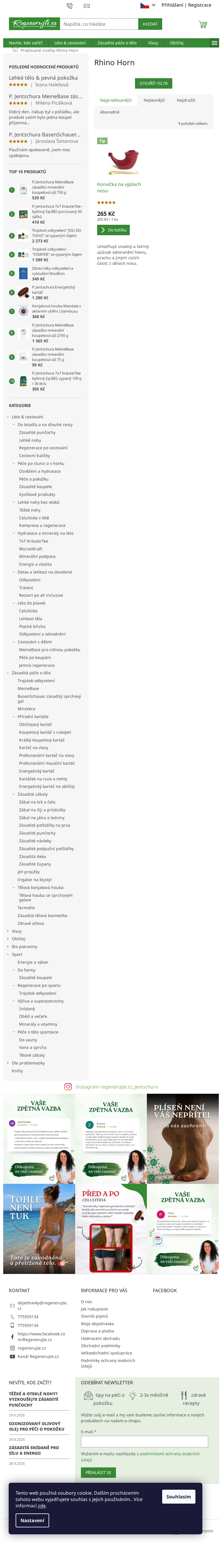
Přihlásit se (98, 1472)
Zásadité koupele (35, 486)
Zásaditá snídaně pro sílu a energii (34, 1450)
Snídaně (27, 1008)
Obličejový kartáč (35, 724)
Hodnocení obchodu (100, 1338)
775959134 (28, 1316)
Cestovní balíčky (34, 455)
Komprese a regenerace (42, 525)
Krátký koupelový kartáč (42, 740)
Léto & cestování (27, 416)
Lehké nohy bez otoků (39, 502)
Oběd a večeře (33, 1016)
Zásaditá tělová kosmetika (42, 915)
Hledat (150, 24)
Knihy (17, 1070)
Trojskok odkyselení (36, 680)
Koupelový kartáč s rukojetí (45, 732)
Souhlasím (178, 1496)
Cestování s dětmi (35, 641)
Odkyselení (29, 579)
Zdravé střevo (31, 923)
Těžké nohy (29, 510)
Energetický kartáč (37, 771)
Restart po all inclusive (41, 595)
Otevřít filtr (154, 83)
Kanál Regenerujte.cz (38, 1356)
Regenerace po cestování (43, 447)
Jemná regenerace (37, 665)
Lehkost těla (30, 618)
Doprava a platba (97, 1331)
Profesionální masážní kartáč (47, 763)
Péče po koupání (35, 657)
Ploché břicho (32, 626)
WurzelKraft (30, 549)
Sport (17, 954)
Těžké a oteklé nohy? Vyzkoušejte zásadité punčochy (33, 1399)
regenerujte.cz (32, 1348)
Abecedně (109, 112)
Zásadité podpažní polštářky (46, 848)
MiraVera (26, 708)
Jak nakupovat (94, 1309)
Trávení (26, 587)
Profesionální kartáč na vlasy (46, 755)
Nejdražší (186, 100)
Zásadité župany (35, 864)
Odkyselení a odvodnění (42, 634)
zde (42, 1505)
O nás (86, 1301)
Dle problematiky (28, 1063)
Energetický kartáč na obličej (47, 786)
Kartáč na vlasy (33, 747)
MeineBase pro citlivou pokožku (49, 649)
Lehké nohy (30, 440)
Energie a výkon (33, 962)
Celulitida (28, 610)
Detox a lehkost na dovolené (45, 572)
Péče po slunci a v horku (41, 463)
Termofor (26, 907)
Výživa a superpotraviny (41, 1001)
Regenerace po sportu (39, 985)
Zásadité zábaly (33, 794)
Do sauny (28, 1039)
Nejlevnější (154, 100)
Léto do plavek (31, 603)
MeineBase (28, 688)
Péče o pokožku (34, 479)
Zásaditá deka (32, 856)
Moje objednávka (97, 1323)
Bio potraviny (24, 946)
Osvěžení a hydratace (40, 471)
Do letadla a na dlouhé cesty (45, 424)
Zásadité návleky (35, 840)
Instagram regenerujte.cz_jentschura (117, 1086)
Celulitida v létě (34, 518)
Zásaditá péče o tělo (31, 672)
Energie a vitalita (35, 564)
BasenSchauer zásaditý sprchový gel (49, 698)
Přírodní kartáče (33, 716)
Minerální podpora (37, 556)
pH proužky (29, 871)
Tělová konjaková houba (41, 887)
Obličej (18, 938)
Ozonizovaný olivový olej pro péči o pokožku (36, 1426)
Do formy (26, 970)
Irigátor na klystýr (35, 879)
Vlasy (17, 931)
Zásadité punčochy (37, 432)
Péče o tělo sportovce (38, 1032)
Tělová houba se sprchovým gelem (46, 897)
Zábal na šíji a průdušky (42, 809)
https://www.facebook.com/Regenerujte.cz (41, 1336)
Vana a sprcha (33, 1047)
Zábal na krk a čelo (37, 802)
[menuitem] (25, 43)
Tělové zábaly (32, 1055)
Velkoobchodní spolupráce (106, 1353)
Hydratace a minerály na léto (45, 533)
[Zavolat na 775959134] (75, 5)
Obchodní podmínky (100, 1345)
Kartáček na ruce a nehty (43, 778)
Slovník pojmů (94, 1316)
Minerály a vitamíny (38, 1024)
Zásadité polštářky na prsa (44, 825)
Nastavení (32, 1520)
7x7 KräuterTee (33, 541)
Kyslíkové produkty (37, 494)
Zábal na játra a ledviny (41, 817)
